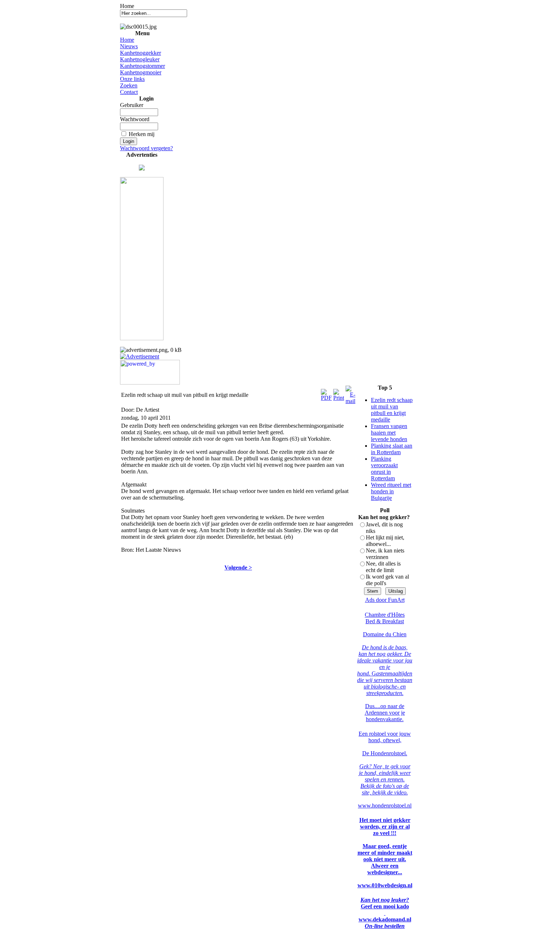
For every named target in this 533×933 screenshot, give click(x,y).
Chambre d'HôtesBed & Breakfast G (384, 644)
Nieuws (129, 46)
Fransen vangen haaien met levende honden (389, 432)
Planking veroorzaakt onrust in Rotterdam (384, 468)
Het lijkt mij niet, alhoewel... (385, 540)
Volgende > (238, 567)
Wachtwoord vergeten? (146, 148)
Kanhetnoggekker (140, 53)
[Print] (338, 393)
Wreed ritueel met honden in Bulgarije (391, 491)
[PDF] (326, 393)
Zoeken (128, 85)
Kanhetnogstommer (142, 66)
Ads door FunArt (385, 600)
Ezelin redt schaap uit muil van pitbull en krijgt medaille (392, 410)
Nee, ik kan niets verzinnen (385, 553)
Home (127, 40)
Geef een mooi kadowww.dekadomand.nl (385, 913)
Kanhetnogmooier (140, 72)
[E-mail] (350, 393)
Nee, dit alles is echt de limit (383, 566)
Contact (129, 92)
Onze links (132, 79)
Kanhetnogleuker (140, 59)
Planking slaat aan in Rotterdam (391, 449)
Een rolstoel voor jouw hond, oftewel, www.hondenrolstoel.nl (385, 770)
